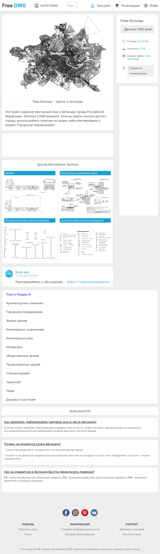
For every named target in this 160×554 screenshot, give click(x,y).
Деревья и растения (20, 399)
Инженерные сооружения (25, 329)
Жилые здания (16, 320)
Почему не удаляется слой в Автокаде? (32, 444)
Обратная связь (28, 529)
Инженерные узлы (19, 338)
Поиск (28, 534)
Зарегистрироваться (95, 281)
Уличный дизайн (18, 373)
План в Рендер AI (18, 294)
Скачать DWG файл (138, 29)
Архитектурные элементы (25, 303)
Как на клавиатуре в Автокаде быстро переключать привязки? (49, 471)
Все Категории (132, 534)
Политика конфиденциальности (80, 529)
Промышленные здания (23, 364)
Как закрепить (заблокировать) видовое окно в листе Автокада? (50, 422)
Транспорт (13, 382)
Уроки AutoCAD (80, 411)
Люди (10, 390)
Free (14, 6)
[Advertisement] (138, 150)
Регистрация (130, 5)
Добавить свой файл (132, 529)
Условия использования (80, 534)
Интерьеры (14, 347)
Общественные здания (22, 355)
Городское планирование (138, 71)
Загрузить (104, 5)
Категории (49, 5)
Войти (154, 5)
